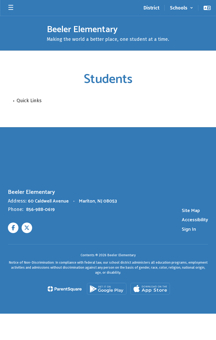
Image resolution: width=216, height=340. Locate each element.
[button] (181, 8)
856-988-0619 (40, 210)
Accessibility (195, 220)
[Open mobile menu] (10, 8)
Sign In (189, 229)
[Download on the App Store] (150, 289)
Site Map (191, 211)
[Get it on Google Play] (106, 289)
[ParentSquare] (64, 289)
